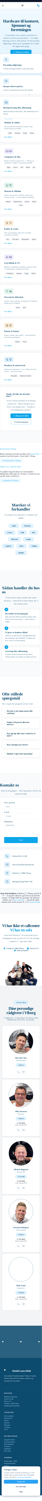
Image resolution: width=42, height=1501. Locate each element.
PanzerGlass (34, 454)
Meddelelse (8, 822)
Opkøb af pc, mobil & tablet (10, 467)
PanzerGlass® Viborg (8, 449)
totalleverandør (34, 902)
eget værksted (19, 900)
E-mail (6, 812)
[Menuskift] (22, 5)
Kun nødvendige (21, 1486)
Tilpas (21, 1491)
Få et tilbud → (8, 137)
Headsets (8, 365)
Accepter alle (21, 1481)
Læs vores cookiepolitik (24, 1477)
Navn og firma (9, 803)
